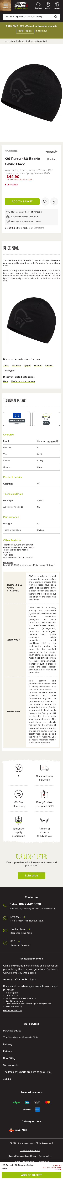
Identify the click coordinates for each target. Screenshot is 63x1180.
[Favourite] (45, 201)
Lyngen (27, 365)
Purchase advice (12, 1030)
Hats (11, 41)
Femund (49, 365)
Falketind (16, 365)
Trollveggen (9, 371)
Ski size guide (10, 1065)
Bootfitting (9, 1058)
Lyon (33, 979)
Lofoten (38, 365)
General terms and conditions (22, 1156)
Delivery (7, 1044)
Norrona (11, 151)
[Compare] (54, 201)
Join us (7, 1079)
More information (12, 1010)
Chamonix (21, 979)
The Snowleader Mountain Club (20, 1037)
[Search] (58, 14)
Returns (7, 1051)
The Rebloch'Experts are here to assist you (27, 1072)
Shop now (41, 31)
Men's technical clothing (23, 381)
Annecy (7, 979)
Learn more (39, 228)
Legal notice (43, 1162)
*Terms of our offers (30, 1150)
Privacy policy (45, 1156)
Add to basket (22, 201)
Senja (6, 365)
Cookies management (24, 1162)
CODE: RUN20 (25, 31)
